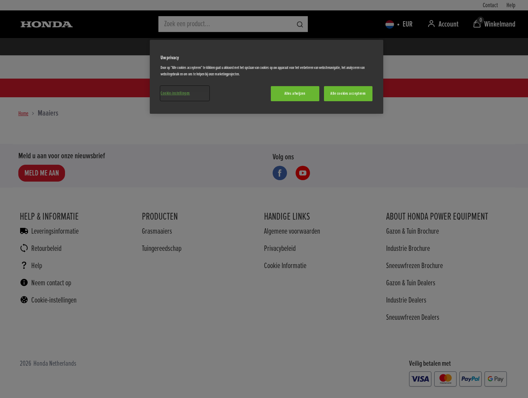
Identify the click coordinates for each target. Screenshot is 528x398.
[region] (266, 77)
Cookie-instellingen (175, 93)
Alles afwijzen (295, 93)
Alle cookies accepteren (348, 93)
